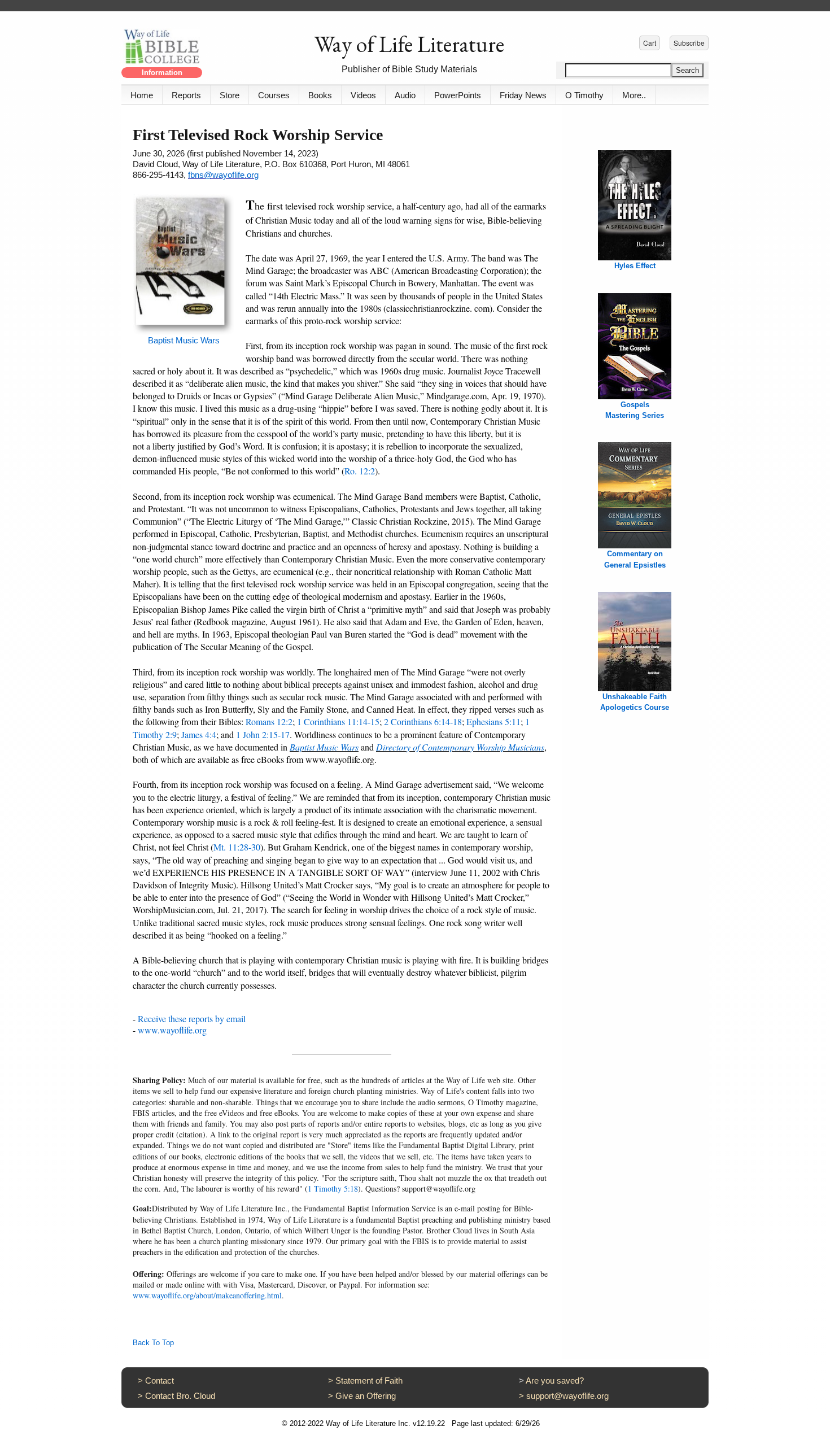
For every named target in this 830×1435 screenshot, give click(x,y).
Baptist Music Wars (184, 340)
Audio (405, 95)
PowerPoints (457, 95)
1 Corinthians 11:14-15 (338, 721)
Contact (159, 1380)
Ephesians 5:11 (493, 721)
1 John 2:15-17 (263, 734)
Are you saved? (555, 1380)
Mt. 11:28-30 (236, 847)
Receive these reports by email (192, 1018)
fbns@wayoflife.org (223, 175)
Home (141, 95)
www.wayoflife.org (172, 1030)
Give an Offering (365, 1396)
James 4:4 (198, 734)
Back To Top (153, 1342)
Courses (274, 95)
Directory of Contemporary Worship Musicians (460, 747)
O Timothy (584, 95)
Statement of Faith (369, 1380)
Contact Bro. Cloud (180, 1396)
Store (229, 95)
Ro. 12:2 (359, 471)
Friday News (523, 95)
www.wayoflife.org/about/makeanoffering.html (207, 1295)
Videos (363, 95)
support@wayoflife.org (567, 1396)
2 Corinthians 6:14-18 (423, 721)
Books (320, 95)
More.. (634, 95)
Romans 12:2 (269, 721)
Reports (186, 95)
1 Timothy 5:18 (333, 1188)
